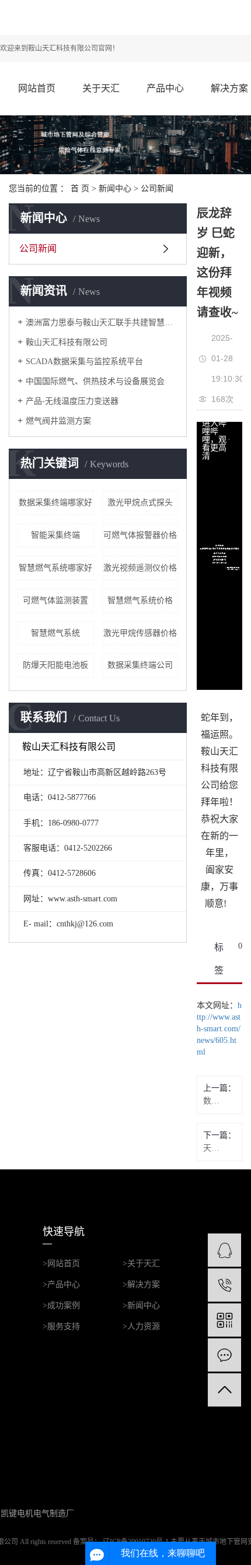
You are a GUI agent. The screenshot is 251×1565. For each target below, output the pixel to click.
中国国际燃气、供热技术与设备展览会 (95, 381)
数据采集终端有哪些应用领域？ (211, 1101)
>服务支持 (61, 1326)
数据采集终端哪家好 (55, 502)
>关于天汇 (141, 1263)
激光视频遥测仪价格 (140, 567)
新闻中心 (115, 188)
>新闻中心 (141, 1305)
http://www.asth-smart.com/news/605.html (219, 1028)
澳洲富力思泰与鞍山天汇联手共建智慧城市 (102, 322)
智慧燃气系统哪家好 (55, 567)
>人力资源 (141, 1326)
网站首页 (36, 88)
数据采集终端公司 (140, 665)
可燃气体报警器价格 (140, 535)
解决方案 (229, 88)
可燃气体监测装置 (55, 600)
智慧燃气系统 (55, 633)
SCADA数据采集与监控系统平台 (84, 361)
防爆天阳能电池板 (55, 665)
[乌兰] (224, 1250)
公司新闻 (157, 188)
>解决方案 (141, 1284)
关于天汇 (101, 88)
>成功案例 (61, 1305)
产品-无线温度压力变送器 (72, 401)
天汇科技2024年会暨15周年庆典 (211, 1148)
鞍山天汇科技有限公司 (66, 342)
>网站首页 (61, 1263)
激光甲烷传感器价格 (140, 633)
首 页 (80, 188)
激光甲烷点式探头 (140, 502)
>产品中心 (61, 1284)
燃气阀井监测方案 (58, 421)
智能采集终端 (55, 535)
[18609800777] (224, 1285)
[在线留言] (224, 1355)
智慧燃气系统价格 (140, 600)
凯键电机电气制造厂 (37, 1513)
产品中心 (165, 88)
